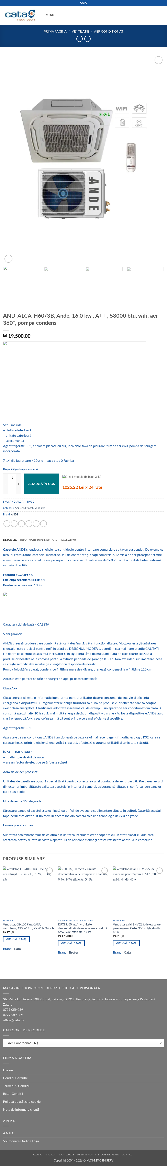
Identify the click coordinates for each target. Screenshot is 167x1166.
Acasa (37, 1154)
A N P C (8, 1133)
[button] (47, 15)
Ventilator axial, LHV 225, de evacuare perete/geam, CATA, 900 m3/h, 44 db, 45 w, (136, 928)
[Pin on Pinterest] (36, 523)
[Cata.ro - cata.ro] (20, 15)
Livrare (8, 1070)
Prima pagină (55, 31)
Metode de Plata (107, 1154)
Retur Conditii (13, 1093)
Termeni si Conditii (16, 1086)
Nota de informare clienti (21, 1109)
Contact (128, 1154)
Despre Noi (84, 1154)
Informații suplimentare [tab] (38, 540)
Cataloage (66, 1154)
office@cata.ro (13, 1020)
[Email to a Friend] (28, 523)
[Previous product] (87, 39)
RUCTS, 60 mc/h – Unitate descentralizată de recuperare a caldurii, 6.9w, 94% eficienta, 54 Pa (82, 928)
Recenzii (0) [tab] (68, 540)
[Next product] (79, 39)
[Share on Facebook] (14, 523)
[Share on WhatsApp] (6, 523)
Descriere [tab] (10, 540)
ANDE (15, 514)
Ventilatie (80, 31)
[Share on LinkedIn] (43, 523)
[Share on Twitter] (21, 523)
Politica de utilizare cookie (22, 1101)
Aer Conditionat (108, 31)
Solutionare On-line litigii (21, 1141)
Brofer (73, 952)
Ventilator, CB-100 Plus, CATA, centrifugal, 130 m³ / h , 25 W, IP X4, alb (28, 926)
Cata (17, 949)
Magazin (50, 1154)
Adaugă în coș (41, 484)
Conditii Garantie (15, 1078)
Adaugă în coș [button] (16, 939)
